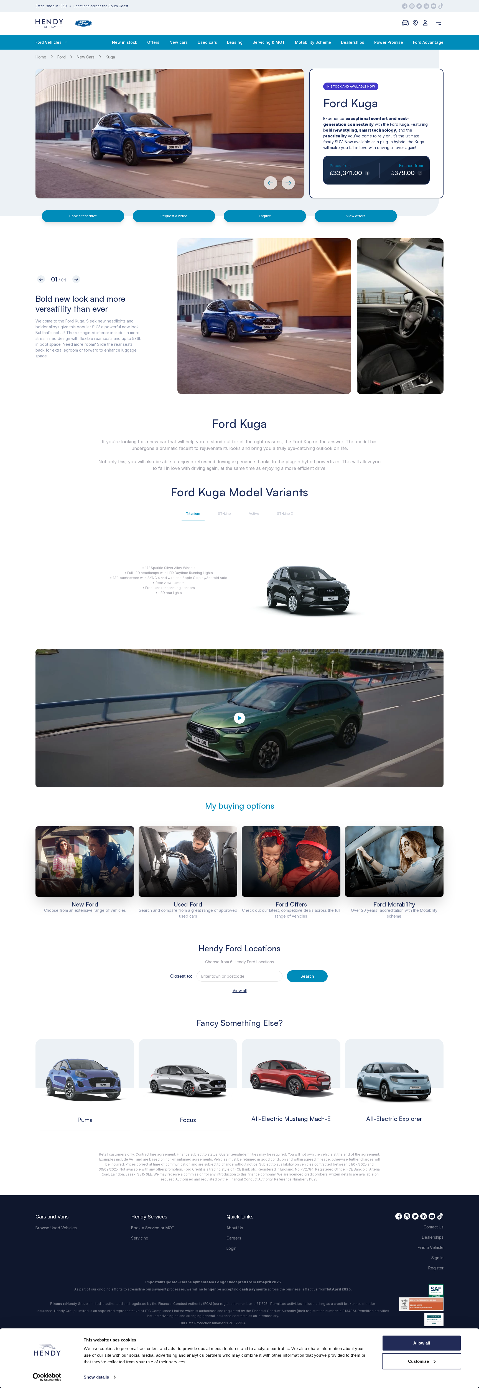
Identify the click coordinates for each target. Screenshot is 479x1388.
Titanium (193, 513)
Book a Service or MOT (153, 1227)
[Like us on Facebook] (404, 6)
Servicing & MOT (269, 42)
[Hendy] (49, 23)
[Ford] (83, 23)
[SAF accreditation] (421, 1290)
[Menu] (439, 22)
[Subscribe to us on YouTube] (433, 6)
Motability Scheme (313, 42)
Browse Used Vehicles (56, 1227)
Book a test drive (83, 216)
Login (231, 1248)
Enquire (265, 216)
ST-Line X (285, 513)
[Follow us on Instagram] (412, 6)
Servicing (139, 1238)
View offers (355, 216)
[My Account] (425, 22)
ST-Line (224, 513)
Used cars (207, 42)
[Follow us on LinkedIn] (426, 6)
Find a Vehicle (431, 1247)
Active (254, 513)
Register (436, 1268)
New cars (178, 42)
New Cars (86, 57)
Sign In (437, 1257)
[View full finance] (367, 172)
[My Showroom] (405, 22)
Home (40, 57)
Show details (96, 1377)
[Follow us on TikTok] (441, 6)
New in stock (124, 42)
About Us (234, 1227)
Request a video (173, 216)
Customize (418, 1361)
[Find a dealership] (415, 22)
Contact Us (434, 1227)
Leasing (235, 42)
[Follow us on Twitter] (419, 6)
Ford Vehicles (48, 42)
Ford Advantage (428, 42)
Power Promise (388, 42)
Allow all (421, 1343)
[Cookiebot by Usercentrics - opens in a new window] (47, 1377)
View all (240, 990)
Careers (233, 1238)
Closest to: (181, 976)
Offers (153, 42)
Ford (61, 57)
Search (307, 976)
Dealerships (352, 42)
